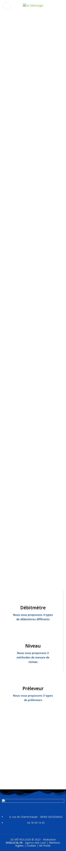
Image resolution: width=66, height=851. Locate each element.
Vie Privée (45, 845)
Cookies (31, 845)
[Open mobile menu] (6, 5)
